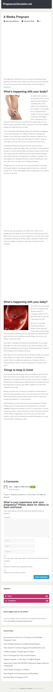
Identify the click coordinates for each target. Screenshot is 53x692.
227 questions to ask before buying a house (19, 621)
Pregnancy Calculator (26, 688)
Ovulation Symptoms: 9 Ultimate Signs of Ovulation (19, 652)
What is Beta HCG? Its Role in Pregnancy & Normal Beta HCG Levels (24, 648)
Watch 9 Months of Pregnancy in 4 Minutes (16, 670)
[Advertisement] (26, 51)
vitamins (6, 408)
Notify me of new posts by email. (15, 572)
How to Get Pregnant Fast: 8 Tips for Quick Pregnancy (20, 655)
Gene (10, 487)
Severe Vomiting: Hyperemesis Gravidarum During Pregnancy (22, 644)
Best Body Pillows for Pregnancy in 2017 (16, 677)
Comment (7, 517)
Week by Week (29, 21)
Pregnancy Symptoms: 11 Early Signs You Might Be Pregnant (22, 659)
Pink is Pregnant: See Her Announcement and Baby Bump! (21, 673)
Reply (32, 486)
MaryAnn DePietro (12, 21)
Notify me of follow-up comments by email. (18, 567)
